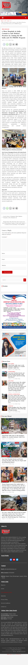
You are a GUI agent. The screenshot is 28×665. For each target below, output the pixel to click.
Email (3, 259)
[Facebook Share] (4, 44)
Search (24, 279)
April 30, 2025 (4, 40)
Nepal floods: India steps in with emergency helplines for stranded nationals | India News (16, 366)
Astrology (10, 406)
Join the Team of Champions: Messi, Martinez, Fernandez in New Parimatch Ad (12, 217)
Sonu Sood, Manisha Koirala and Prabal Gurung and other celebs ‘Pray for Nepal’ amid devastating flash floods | (16, 375)
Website (4, 265)
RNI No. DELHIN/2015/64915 (19, 651)
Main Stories (11, 363)
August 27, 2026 (11, 369)
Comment (4, 237)
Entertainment (11, 371)
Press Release (5, 29)
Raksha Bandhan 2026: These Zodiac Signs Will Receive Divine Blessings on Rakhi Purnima (17, 409)
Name (3, 254)
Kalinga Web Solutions (16, 650)
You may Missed (6, 416)
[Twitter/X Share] (10, 44)
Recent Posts (6, 361)
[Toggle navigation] (2, 17)
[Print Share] (16, 44)
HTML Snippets (9, 654)
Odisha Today (10, 40)
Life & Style (11, 381)
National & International (14, 394)
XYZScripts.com (18, 654)
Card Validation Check (6, 592)
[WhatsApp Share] (7, 44)
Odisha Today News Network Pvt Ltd (17, 648)
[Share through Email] (13, 44)
